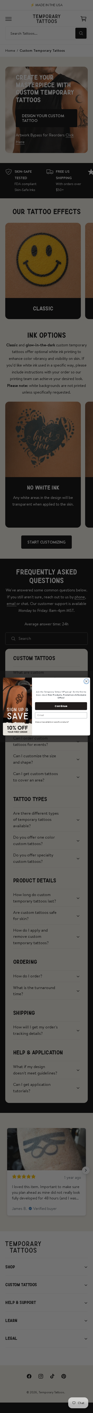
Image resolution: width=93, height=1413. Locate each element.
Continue (61, 706)
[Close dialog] (86, 681)
